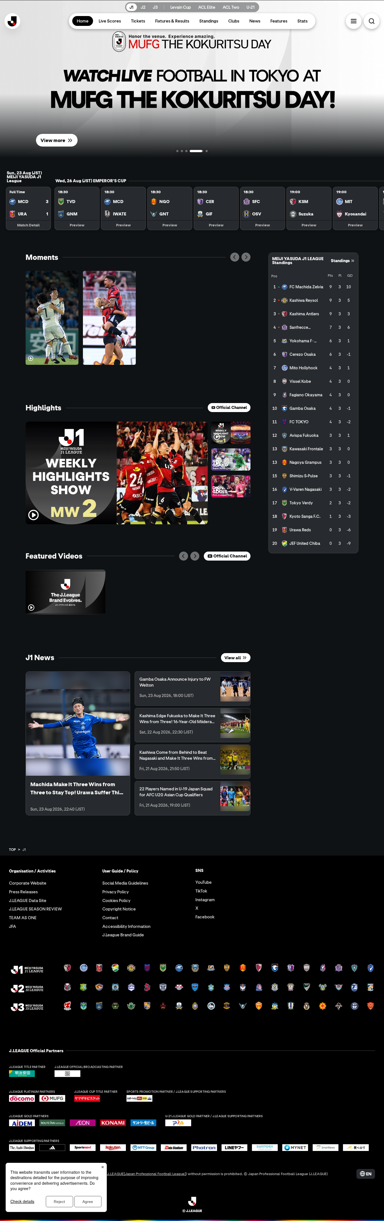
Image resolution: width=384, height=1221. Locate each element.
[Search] (372, 21)
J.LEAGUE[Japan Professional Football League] (146, 1173)
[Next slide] (245, 257)
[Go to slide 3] (186, 151)
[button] (354, 21)
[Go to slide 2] (182, 151)
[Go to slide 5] (201, 151)
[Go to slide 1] (177, 151)
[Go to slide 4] (191, 151)
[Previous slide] (234, 257)
